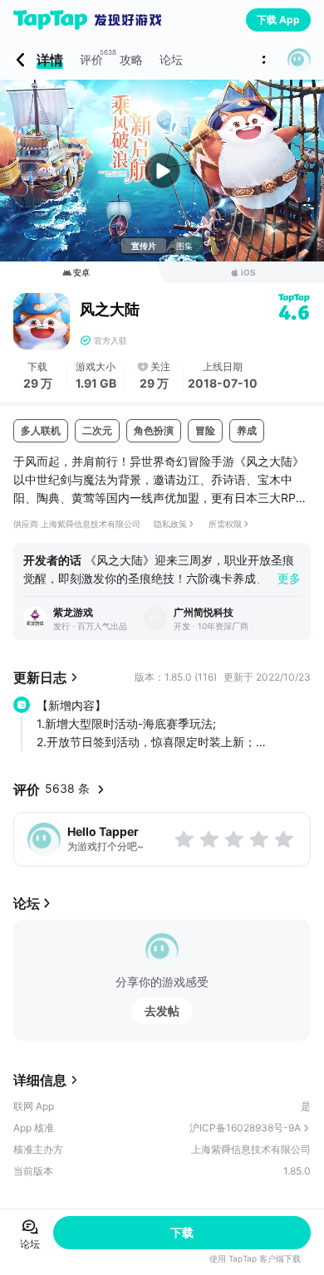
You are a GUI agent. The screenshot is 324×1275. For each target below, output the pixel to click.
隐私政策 (170, 524)
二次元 (97, 430)
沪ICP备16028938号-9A (245, 1127)
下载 (182, 1232)
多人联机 (41, 430)
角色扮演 (154, 430)
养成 (247, 430)
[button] (299, 59)
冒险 (205, 430)
